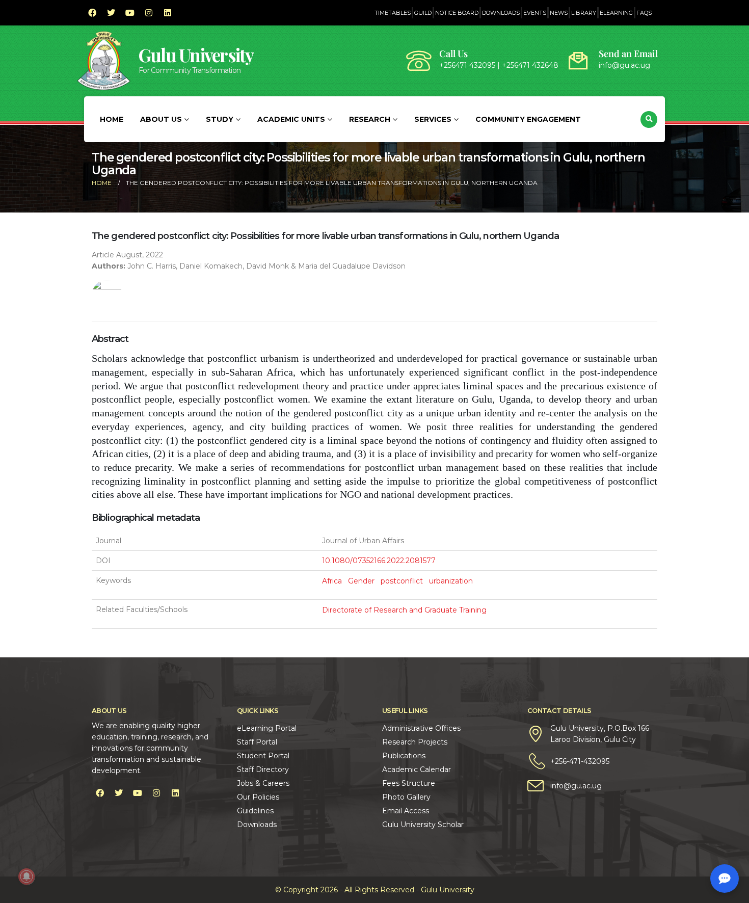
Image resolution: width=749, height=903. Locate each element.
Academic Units (291, 119)
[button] (648, 119)
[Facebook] (92, 13)
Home (111, 119)
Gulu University (196, 55)
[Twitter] (111, 13)
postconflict (402, 581)
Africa (332, 581)
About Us (161, 119)
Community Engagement (528, 119)
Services (432, 119)
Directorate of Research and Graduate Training (404, 610)
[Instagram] (149, 13)
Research (369, 119)
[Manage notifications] (26, 876)
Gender (361, 581)
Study (219, 119)
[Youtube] (130, 13)
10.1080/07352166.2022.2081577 (379, 560)
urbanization (451, 581)
